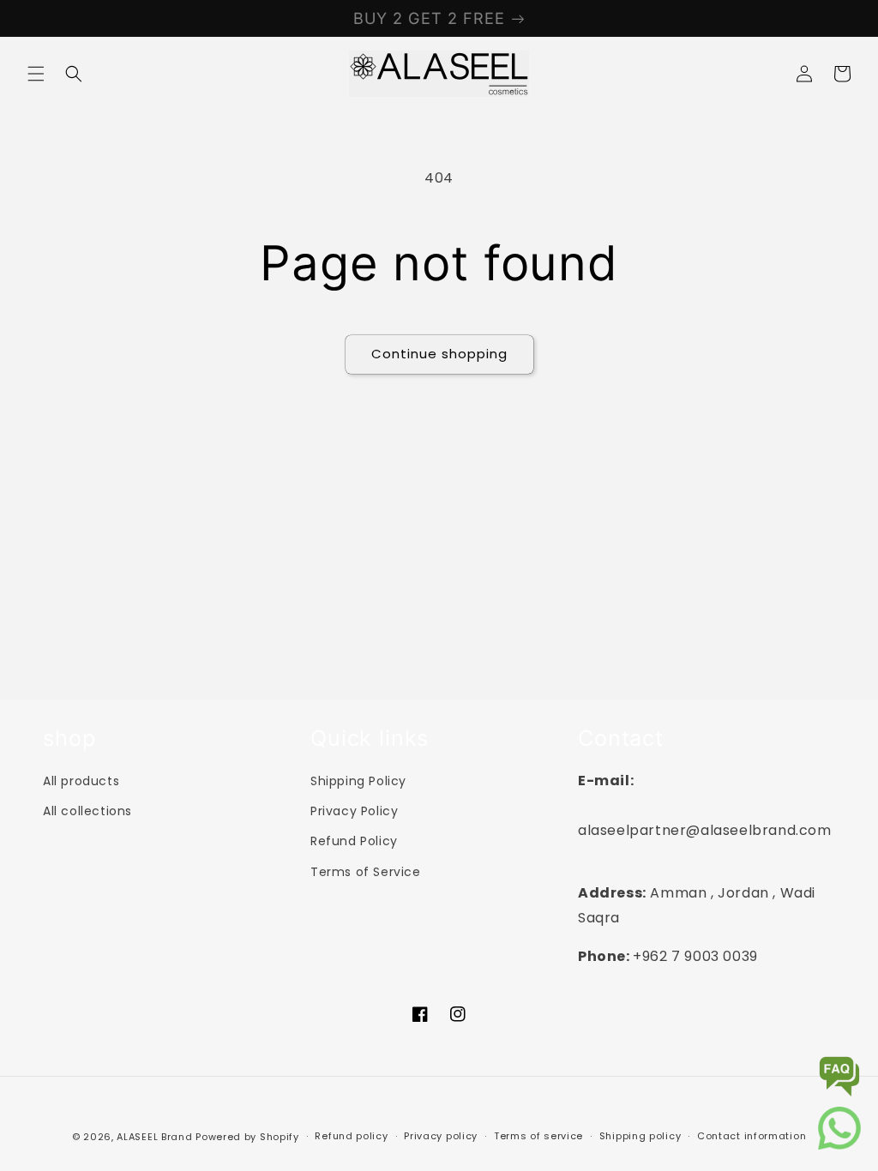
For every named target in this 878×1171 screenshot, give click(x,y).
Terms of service (538, 1136)
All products (81, 781)
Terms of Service (365, 871)
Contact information (751, 1136)
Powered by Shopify (247, 1137)
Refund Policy (354, 841)
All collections (87, 811)
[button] (36, 74)
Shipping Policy (358, 781)
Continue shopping (439, 354)
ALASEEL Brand (154, 1137)
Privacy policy (441, 1136)
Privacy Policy (354, 811)
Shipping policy (640, 1136)
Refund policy (351, 1136)
